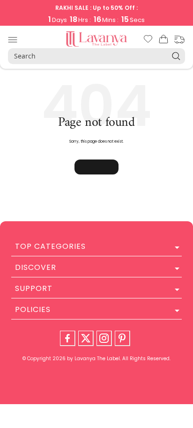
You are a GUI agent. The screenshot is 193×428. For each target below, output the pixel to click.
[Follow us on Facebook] (67, 338)
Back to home (96, 167)
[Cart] (163, 41)
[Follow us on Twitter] (85, 338)
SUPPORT (33, 288)
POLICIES (33, 309)
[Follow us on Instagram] (103, 338)
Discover (35, 267)
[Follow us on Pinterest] (122, 338)
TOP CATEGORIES (50, 246)
